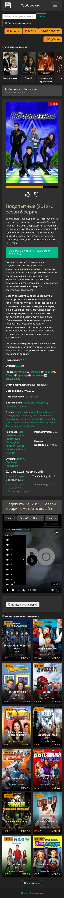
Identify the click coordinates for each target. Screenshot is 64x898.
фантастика (19, 371)
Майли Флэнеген (46, 412)
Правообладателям (32, 893)
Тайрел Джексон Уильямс (37, 415)
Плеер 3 (37, 518)
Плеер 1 (10, 518)
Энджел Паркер (39, 422)
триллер (23, 375)
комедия (35, 371)
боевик (10, 375)
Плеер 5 (51, 518)
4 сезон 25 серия (15, 484)
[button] (17, 491)
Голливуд (22, 406)
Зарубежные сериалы (34, 402)
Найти (41, 16)
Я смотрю (52, 523)
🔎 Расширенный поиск (17, 23)
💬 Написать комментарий (22, 604)
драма (48, 371)
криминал (11, 378)
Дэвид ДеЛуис (14, 415)
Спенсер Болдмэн (26, 412)
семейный (38, 375)
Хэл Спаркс (23, 422)
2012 (23, 359)
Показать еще (32, 883)
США (18, 365)
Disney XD (20, 458)
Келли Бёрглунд (30, 419)
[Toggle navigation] (55, 5)
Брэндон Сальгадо (24, 425)
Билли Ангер (13, 419)
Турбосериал (30, 5)
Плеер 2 (24, 518)
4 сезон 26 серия (15, 476)
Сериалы (11, 406)
